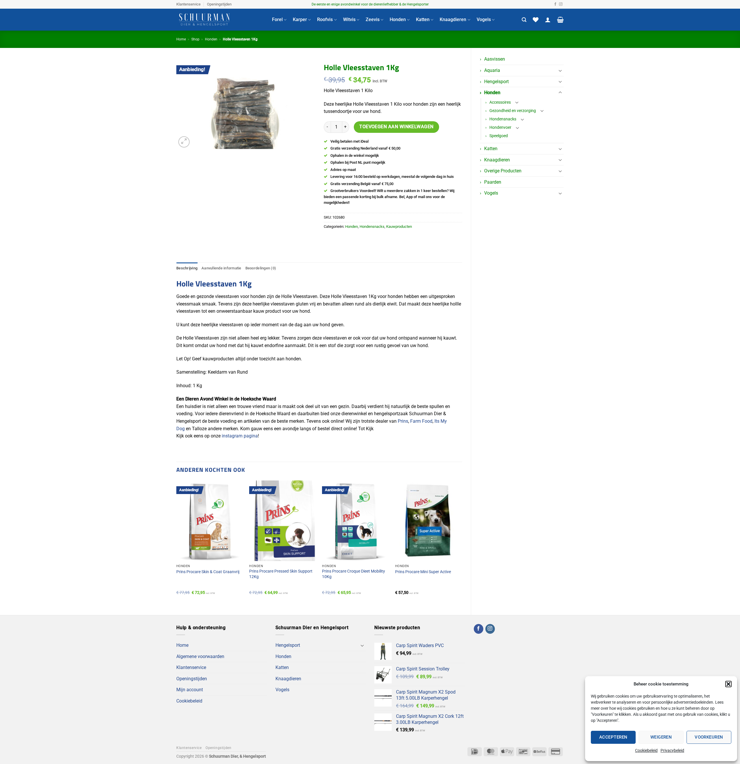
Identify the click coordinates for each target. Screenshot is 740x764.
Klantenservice (188, 4)
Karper (300, 19)
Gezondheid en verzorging (512, 110)
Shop (195, 39)
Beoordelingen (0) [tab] (260, 268)
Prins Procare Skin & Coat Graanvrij (207, 571)
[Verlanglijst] (536, 19)
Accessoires (500, 102)
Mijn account (189, 689)
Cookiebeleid (646, 750)
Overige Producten (502, 171)
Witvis (349, 19)
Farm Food (421, 421)
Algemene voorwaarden (200, 656)
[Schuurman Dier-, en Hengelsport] (219, 20)
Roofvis (325, 19)
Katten (423, 19)
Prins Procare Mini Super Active (423, 571)
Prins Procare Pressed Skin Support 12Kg (280, 574)
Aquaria (492, 70)
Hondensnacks (502, 119)
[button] (728, 684)
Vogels (484, 19)
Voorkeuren (709, 737)
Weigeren (661, 737)
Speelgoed (498, 135)
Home (181, 39)
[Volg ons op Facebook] (555, 4)
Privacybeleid (672, 750)
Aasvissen (494, 59)
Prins (403, 421)
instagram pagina (240, 436)
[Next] (462, 543)
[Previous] (176, 543)
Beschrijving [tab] (186, 268)
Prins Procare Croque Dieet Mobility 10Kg (353, 574)
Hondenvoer (500, 127)
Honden (398, 19)
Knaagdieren (453, 19)
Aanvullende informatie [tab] (221, 268)
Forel (277, 19)
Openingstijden (219, 4)
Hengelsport (496, 81)
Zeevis (373, 19)
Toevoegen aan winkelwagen (396, 126)
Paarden (492, 182)
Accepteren (613, 737)
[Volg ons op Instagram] (561, 4)
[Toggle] (560, 70)
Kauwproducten (399, 226)
